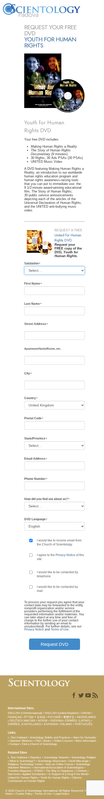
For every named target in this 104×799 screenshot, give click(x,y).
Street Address (35, 323)
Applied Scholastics (34, 774)
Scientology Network (56, 757)
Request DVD (54, 644)
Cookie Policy (24, 793)
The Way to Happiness (60, 770)
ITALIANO (66, 724)
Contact (14, 744)
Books (47, 740)
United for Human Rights (23, 777)
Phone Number (35, 478)
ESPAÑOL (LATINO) (77, 720)
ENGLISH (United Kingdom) (62, 712)
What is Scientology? (22, 760)
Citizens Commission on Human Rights (45, 779)
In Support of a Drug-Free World (68, 774)
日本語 (41, 717)
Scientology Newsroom (52, 760)
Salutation (31, 263)
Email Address (34, 458)
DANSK (86, 712)
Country (30, 398)
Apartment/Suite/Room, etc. (42, 348)
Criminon (81, 770)
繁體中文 (68, 717)
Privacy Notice (65, 555)
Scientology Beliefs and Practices (50, 737)
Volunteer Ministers (21, 740)
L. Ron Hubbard (17, 737)
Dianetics (35, 757)
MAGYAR (29, 720)
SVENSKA (56, 720)
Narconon (14, 774)
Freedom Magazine (20, 770)
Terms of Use (60, 629)
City (27, 373)
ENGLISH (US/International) (25, 712)
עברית (29, 717)
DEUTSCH (16, 720)
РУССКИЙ (54, 717)
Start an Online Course (59, 764)
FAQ (38, 740)
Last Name (32, 303)
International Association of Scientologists (59, 767)
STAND (38, 770)
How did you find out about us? (46, 499)
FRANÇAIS (15, 717)
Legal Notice (61, 793)
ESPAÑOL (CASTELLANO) (24, 724)
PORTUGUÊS (83, 724)
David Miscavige (78, 760)
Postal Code (33, 418)
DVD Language (35, 519)
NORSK (43, 720)
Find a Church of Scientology (39, 744)
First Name (32, 283)
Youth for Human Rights (54, 777)
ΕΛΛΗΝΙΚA (50, 724)
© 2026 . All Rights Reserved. (45, 790)
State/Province (34, 438)
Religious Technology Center (25, 764)
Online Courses (63, 740)
